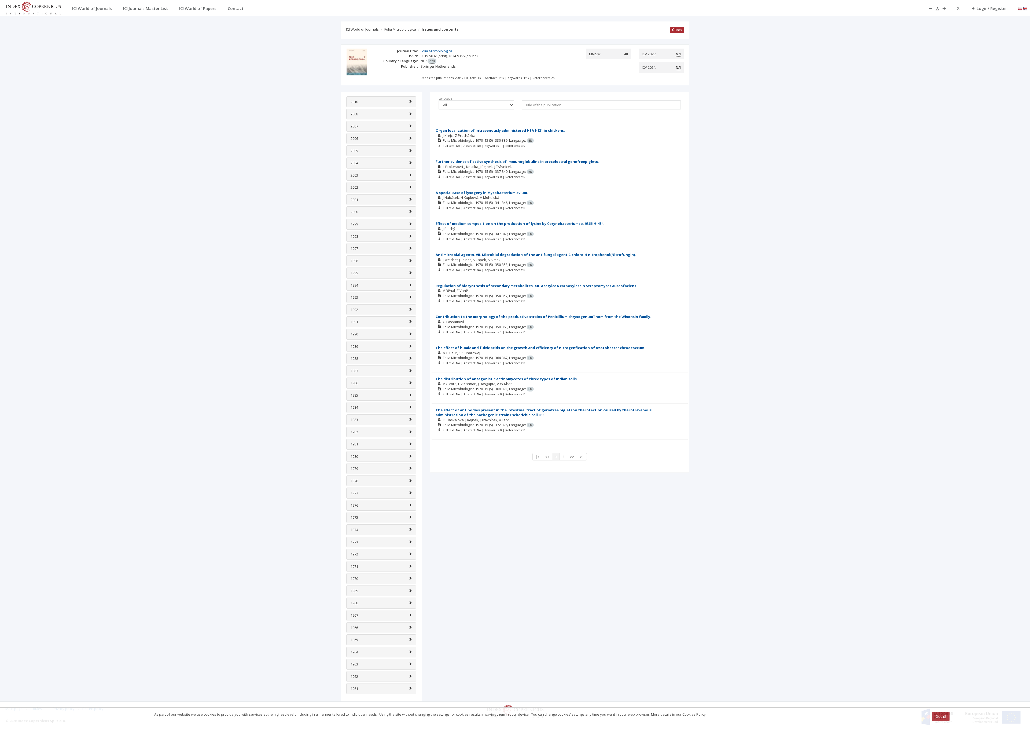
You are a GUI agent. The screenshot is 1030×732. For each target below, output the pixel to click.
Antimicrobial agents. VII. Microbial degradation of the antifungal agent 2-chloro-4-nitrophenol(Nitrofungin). (536, 254)
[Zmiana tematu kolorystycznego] (958, 8)
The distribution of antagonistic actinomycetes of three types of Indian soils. (507, 378)
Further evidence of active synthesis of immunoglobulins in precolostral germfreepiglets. (517, 161)
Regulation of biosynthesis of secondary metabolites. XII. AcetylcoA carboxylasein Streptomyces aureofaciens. (536, 285)
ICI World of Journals (362, 29)
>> (572, 456)
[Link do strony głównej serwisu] (33, 7)
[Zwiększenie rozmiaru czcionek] (946, 8)
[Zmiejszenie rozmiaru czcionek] (928, 8)
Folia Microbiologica (400, 29)
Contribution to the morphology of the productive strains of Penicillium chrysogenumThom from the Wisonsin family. (543, 316)
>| (582, 456)
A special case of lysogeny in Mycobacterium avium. (482, 192)
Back (678, 29)
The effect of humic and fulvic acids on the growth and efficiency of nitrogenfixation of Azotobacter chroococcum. (540, 347)
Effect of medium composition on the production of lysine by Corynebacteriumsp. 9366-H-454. (520, 223)
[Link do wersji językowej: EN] (1025, 8)
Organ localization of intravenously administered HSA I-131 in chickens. (500, 130)
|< (537, 456)
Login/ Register (992, 8)
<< (547, 456)
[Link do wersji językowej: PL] (1020, 8)
